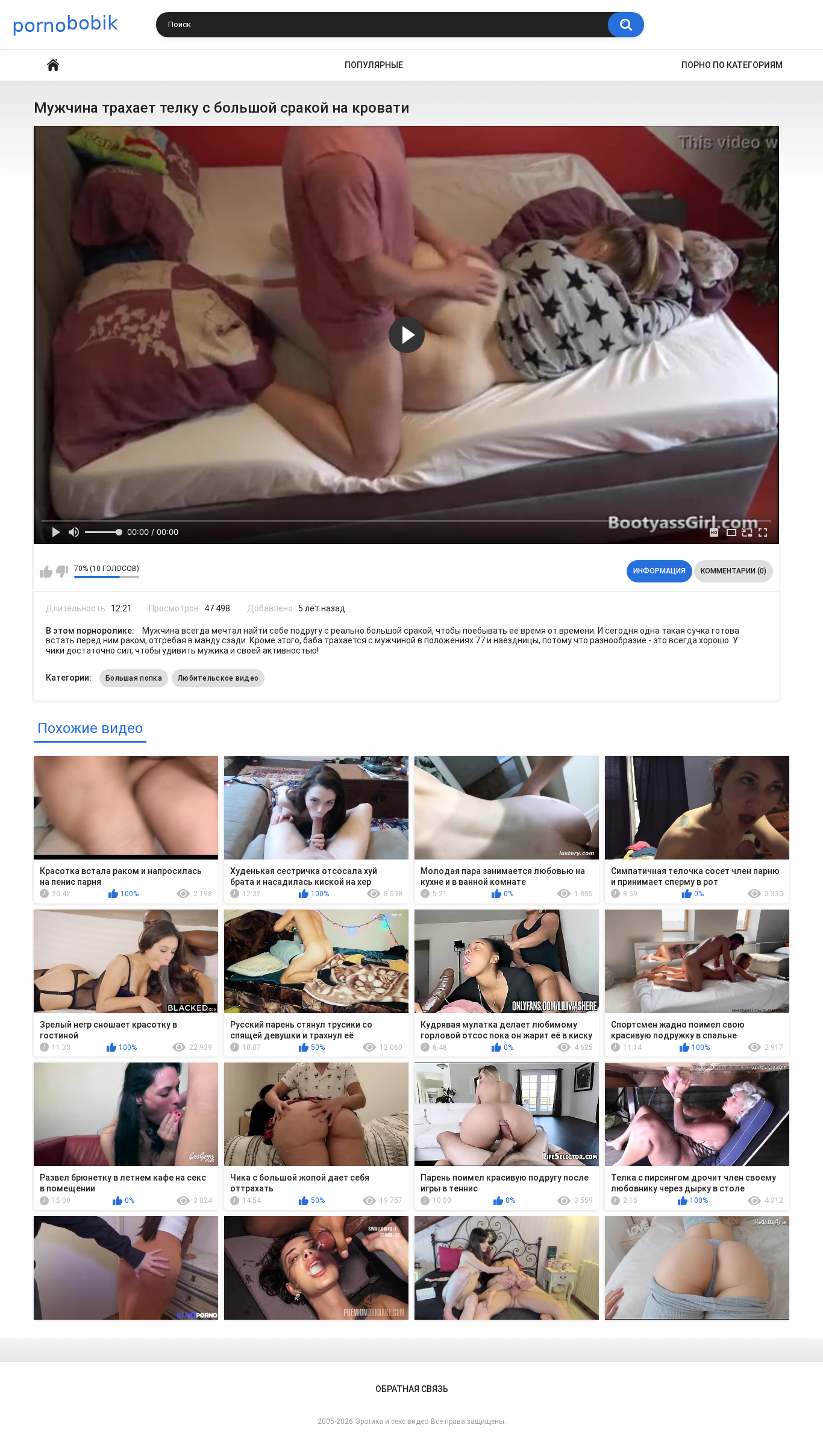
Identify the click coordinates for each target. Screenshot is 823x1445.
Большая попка (133, 678)
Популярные (374, 65)
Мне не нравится (61, 572)
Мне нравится (46, 572)
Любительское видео (218, 678)
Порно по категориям (732, 65)
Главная (53, 65)
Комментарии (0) (733, 571)
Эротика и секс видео (391, 1421)
